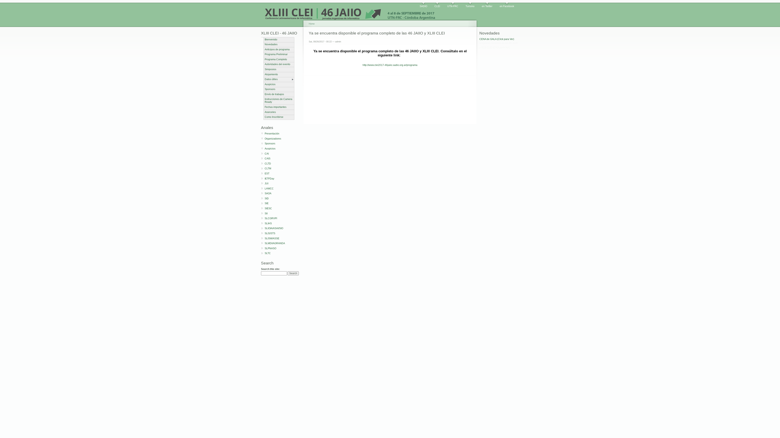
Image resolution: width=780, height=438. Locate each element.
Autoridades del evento (277, 64)
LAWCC (269, 188)
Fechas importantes (275, 107)
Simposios (270, 69)
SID (267, 198)
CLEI (437, 6)
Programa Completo (276, 59)
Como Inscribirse (274, 117)
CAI (267, 153)
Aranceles (270, 112)
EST (267, 173)
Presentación (272, 133)
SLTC (268, 253)
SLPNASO (270, 248)
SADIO (423, 6)
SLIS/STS (270, 233)
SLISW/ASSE (272, 238)
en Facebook (507, 6)
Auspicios (270, 84)
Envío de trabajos (274, 94)
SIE (267, 203)
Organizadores (273, 138)
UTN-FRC (452, 6)
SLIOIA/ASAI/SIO (274, 228)
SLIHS (268, 223)
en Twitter (487, 6)
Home (312, 24)
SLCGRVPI (271, 218)
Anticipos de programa (277, 49)
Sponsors (270, 89)
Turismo (470, 6)
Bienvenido (271, 39)
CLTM (268, 168)
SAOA (268, 193)
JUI (266, 183)
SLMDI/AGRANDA (275, 243)
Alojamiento (271, 74)
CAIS (267, 158)
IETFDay (269, 178)
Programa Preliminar (276, 54)
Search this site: (270, 269)
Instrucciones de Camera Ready (278, 100)
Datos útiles (271, 79)
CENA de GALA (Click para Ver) (496, 39)
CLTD (268, 163)
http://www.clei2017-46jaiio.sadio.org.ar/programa (390, 65)
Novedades (271, 44)
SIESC (268, 208)
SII (266, 213)
